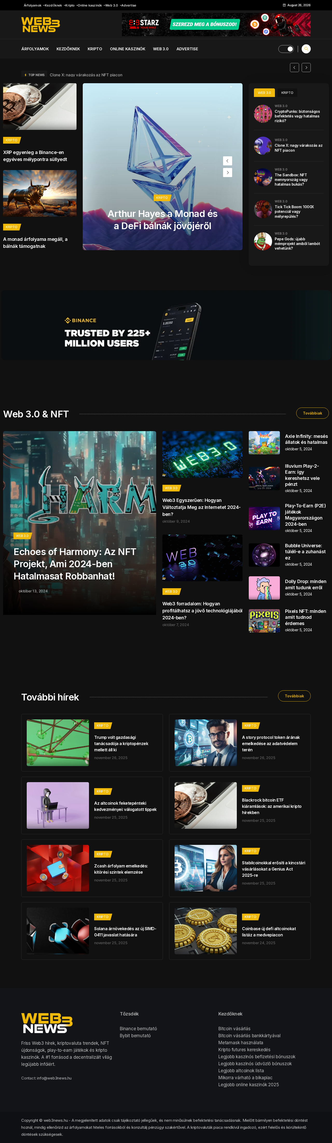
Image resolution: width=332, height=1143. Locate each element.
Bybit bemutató (135, 1035)
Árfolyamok (33, 5)
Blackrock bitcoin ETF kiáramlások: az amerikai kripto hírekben (272, 806)
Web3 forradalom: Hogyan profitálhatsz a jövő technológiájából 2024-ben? (202, 610)
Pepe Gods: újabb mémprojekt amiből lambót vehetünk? (297, 243)
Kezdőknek (53, 5)
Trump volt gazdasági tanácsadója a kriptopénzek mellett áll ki (121, 743)
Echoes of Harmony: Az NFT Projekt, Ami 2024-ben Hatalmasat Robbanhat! (74, 564)
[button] (294, 67)
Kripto (69, 5)
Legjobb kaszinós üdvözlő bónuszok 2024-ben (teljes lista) (103, 67)
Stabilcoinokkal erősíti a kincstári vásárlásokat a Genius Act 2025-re (273, 869)
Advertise (128, 5)
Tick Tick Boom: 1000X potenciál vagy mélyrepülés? (294, 211)
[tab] (264, 92)
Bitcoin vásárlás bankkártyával (249, 1035)
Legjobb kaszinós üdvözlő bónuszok (255, 1063)
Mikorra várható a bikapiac (245, 1077)
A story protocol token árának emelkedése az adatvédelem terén (271, 743)
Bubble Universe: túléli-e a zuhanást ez (305, 551)
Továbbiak (312, 413)
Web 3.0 (111, 5)
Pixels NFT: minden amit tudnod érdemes (305, 617)
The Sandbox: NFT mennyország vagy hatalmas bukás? (291, 179)
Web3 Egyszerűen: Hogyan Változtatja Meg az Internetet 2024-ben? (201, 507)
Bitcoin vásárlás (234, 1028)
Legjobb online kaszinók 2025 (248, 1084)
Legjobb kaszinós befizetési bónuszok (256, 1056)
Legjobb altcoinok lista (241, 1070)
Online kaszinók (90, 5)
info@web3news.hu (54, 1078)
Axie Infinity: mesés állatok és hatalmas (306, 439)
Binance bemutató (138, 1028)
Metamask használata (240, 1042)
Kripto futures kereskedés (244, 1049)
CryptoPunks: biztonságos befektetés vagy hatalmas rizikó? (297, 116)
